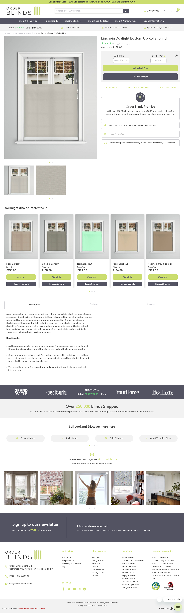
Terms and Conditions (74, 603)
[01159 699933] (144, 11)
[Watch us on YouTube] (74, 590)
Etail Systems (40, 609)
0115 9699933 (23, 576)
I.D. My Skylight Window (163, 561)
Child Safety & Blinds (162, 567)
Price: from (106, 48)
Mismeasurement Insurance (165, 570)
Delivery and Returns (72, 564)
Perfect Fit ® (128, 573)
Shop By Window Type (126, 21)
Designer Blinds (129, 588)
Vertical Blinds (129, 567)
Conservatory (99, 570)
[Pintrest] (85, 590)
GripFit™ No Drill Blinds (133, 561)
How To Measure (160, 558)
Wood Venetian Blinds (160, 438)
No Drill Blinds (51, 21)
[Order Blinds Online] (32, 555)
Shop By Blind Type (28, 21)
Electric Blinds (72, 21)
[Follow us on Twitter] (69, 590)
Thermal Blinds (27, 438)
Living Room (98, 561)
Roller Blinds (72, 438)
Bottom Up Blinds (130, 585)
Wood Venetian (129, 570)
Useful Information (153, 21)
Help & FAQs (68, 561)
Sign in (65, 567)
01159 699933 (153, 11)
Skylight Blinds (129, 576)
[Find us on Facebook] (64, 590)
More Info (21, 276)
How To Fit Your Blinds (162, 564)
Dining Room (98, 573)
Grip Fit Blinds (116, 438)
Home (7, 33)
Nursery (96, 576)
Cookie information (91, 603)
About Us (66, 558)
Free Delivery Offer (161, 573)
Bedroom (96, 564)
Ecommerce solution (25, 609)
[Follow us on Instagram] (80, 590)
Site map (114, 603)
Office (95, 567)
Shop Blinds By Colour (98, 21)
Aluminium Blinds (130, 582)
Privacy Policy (105, 603)
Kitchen (96, 558)
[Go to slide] (87, 445)
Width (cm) (119, 56)
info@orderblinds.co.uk (20, 584)
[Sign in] (170, 11)
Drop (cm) (157, 56)
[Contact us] (164, 11)
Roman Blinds (128, 579)
